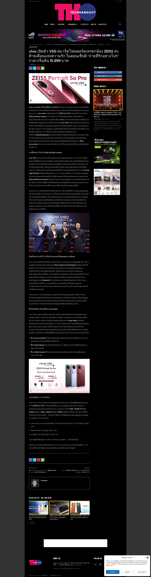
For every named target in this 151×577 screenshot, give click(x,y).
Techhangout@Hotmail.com (71, 568)
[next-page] (33, 523)
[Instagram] (118, 1)
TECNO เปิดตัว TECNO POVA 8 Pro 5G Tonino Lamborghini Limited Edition (58, 517)
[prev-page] (30, 523)
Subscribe (118, 79)
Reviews (61, 24)
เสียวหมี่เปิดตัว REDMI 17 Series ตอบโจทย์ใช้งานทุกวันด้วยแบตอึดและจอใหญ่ (80, 517)
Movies (93, 24)
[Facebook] (115, 1)
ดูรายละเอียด (141, 572)
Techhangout (97, 119)
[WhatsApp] (42, 68)
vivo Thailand (70, 448)
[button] (147, 557)
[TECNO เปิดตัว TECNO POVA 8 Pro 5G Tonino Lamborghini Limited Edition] (59, 507)
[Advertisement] (75, 543)
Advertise (103, 24)
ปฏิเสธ (127, 572)
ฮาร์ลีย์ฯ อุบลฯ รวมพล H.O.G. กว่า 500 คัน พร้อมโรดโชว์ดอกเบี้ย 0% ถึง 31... (107, 114)
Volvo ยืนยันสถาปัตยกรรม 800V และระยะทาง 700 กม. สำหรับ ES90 (76, 471)
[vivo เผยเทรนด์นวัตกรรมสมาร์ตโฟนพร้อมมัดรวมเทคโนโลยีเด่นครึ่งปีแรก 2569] (38, 507)
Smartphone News (37, 44)
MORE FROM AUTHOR (46, 498)
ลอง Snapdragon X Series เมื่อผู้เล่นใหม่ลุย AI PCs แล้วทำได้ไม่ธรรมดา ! (42, 471)
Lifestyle (85, 24)
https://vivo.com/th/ (48, 448)
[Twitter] (34, 68)
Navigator (33, 64)
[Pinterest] (38, 68)
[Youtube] (121, 1)
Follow (119, 76)
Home (46, 24)
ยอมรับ (113, 572)
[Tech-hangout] (75, 12)
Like (120, 72)
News (52, 24)
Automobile (72, 24)
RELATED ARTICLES (34, 498)
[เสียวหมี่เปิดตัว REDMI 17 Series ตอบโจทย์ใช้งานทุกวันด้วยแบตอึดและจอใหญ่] (80, 507)
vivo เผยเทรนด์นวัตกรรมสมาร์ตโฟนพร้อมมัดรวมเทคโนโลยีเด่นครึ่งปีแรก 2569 (38, 517)
